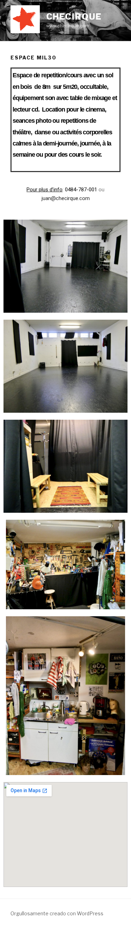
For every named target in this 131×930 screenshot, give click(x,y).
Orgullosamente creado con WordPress (56, 913)
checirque (74, 17)
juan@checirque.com (66, 198)
